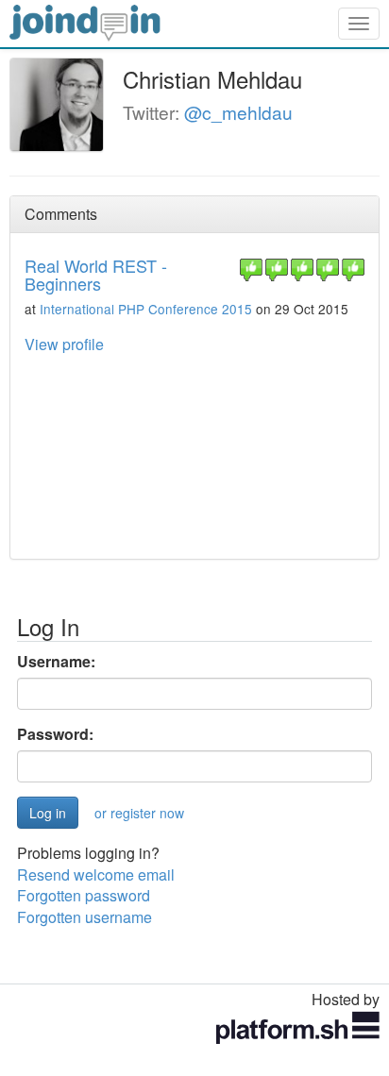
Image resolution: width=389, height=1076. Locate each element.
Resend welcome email (96, 874)
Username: (56, 661)
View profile (64, 344)
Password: (55, 734)
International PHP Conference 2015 (146, 308)
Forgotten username (84, 917)
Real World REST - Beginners (96, 274)
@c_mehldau (238, 112)
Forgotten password (83, 895)
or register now (139, 812)
